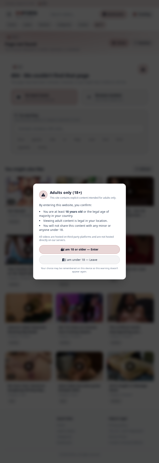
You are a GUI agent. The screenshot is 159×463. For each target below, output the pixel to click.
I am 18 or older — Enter (80, 249)
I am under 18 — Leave (81, 260)
